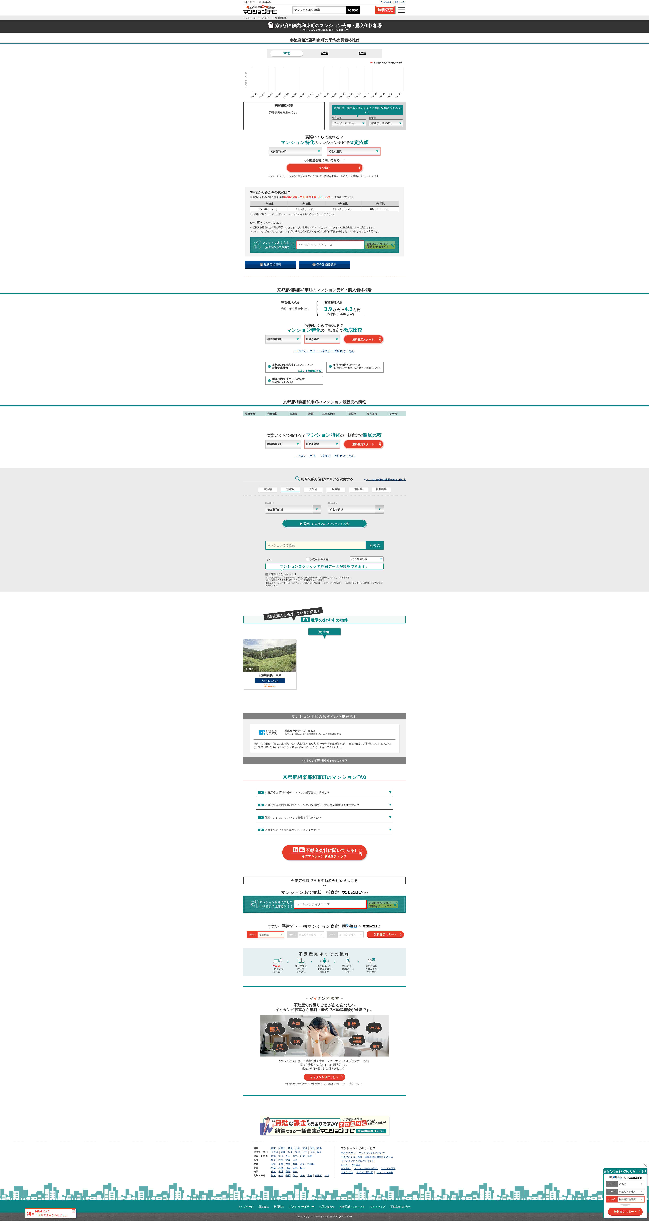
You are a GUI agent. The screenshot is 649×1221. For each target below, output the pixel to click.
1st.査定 (356, 1164)
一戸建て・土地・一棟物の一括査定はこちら (324, 351)
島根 (280, 1167)
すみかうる (347, 1172)
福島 (319, 1152)
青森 (283, 1152)
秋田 (305, 1152)
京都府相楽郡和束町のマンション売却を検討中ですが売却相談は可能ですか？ (312, 805)
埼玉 (290, 1148)
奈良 (302, 1164)
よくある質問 (388, 1168)
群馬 (319, 1148)
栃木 (312, 1148)
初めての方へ (348, 1153)
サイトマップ (377, 1206)
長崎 (288, 1175)
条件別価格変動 (326, 264)
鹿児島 (318, 1175)
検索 (355, 10)
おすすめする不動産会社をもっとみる (324, 760)
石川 (288, 1156)
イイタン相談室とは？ (324, 1077)
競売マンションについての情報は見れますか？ (293, 817)
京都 (280, 1164)
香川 (280, 1171)
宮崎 (309, 1175)
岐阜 (273, 1160)
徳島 (273, 1171)
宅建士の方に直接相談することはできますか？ (293, 830)
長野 (309, 1156)
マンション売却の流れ (366, 1168)
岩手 (290, 1152)
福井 (295, 1156)
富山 (280, 1156)
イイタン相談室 (364, 1172)
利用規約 (279, 1206)
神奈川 (281, 1148)
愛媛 (288, 1171)
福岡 (273, 1175)
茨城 (305, 1148)
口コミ (344, 1164)
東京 (273, 1148)
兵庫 (295, 1164)
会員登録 (266, 2)
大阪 (288, 1164)
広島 (295, 1167)
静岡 (280, 1160)
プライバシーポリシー (301, 1206)
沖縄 (326, 1175)
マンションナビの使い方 (372, 1153)
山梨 (302, 1156)
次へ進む (324, 168)
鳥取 (273, 1167)
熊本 (295, 1175)
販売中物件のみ (319, 559)
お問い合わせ (327, 1206)
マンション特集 (385, 1172)
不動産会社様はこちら (394, 2)
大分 (302, 1175)
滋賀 (273, 1164)
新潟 (273, 1156)
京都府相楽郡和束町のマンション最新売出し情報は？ (297, 792)
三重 (295, 1160)
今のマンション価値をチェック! (325, 853)
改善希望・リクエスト (352, 1206)
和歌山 (311, 1164)
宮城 (297, 1152)
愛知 (288, 1160)
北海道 (274, 1152)
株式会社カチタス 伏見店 (300, 730)
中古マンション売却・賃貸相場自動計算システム (367, 1157)
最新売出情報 (272, 264)
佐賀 (280, 1175)
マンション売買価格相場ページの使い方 (326, 30)
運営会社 (264, 1206)
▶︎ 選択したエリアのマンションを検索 (324, 523)
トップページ (246, 1206)
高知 (295, 1171)
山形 (312, 1152)
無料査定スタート (363, 339)
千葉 (297, 1148)
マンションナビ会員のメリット (357, 1160)
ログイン (251, 2)
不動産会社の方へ (400, 1206)
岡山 (288, 1167)
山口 (302, 1167)
